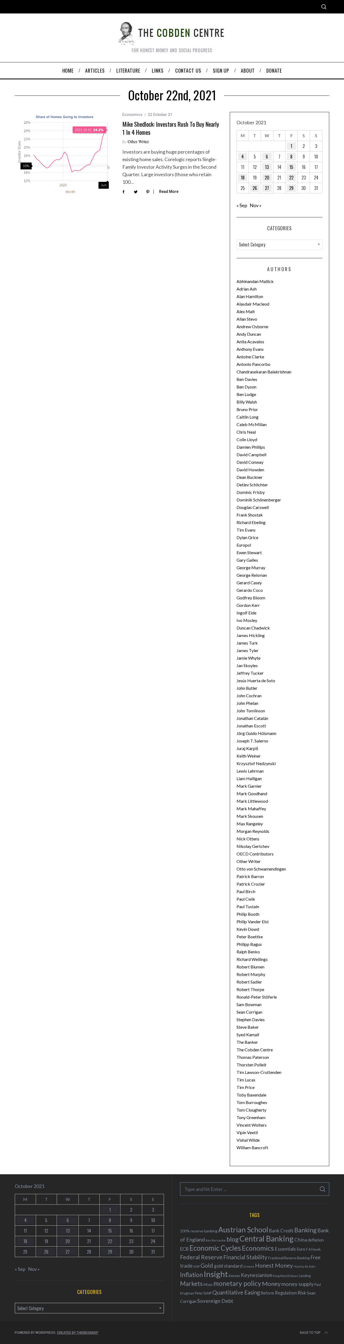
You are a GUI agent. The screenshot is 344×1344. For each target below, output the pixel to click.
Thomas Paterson (252, 1057)
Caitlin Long (247, 416)
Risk (302, 1293)
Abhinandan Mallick (255, 281)
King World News (285, 1276)
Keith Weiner (248, 755)
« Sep (241, 205)
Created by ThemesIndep (77, 1333)
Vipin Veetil (247, 1132)
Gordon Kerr (248, 605)
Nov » (255, 205)
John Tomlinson (250, 710)
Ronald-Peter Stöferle (256, 996)
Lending (305, 1276)
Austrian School (243, 1229)
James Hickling (250, 635)
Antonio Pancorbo (253, 364)
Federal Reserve (201, 1257)
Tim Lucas (245, 1079)
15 (291, 167)
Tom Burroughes (251, 1102)
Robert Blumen (250, 966)
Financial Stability (245, 1257)
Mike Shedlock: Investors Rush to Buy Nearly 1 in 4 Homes (170, 127)
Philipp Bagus (249, 944)
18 (243, 177)
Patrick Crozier (250, 883)
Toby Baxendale (251, 1094)
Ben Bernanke (216, 1240)
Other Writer (138, 141)
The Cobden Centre (254, 1049)
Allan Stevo (246, 318)
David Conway (249, 462)
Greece (248, 1266)
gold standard (228, 1266)
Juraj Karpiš (247, 748)
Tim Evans (246, 529)
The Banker (247, 1042)
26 (255, 188)
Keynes (234, 1276)
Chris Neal (246, 431)
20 (267, 177)
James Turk (247, 642)
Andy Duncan (248, 334)
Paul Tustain (247, 906)
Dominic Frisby (250, 492)
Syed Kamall (247, 1034)
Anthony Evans (250, 349)
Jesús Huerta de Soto (255, 680)
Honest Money (274, 1265)
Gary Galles (247, 560)
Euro (301, 1248)
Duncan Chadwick (253, 627)
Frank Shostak (249, 514)
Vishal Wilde (248, 1140)
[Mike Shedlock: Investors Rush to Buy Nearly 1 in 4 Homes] (64, 153)
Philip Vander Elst (252, 921)
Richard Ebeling (251, 522)
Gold (206, 1265)
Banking (305, 1230)
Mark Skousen (249, 816)
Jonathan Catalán (252, 718)
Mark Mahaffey (251, 808)
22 (291, 177)
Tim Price (245, 1087)
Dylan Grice (247, 537)
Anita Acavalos (250, 341)
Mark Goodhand (251, 793)
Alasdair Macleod (252, 303)
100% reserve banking (198, 1231)
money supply (297, 1284)
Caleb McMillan (251, 424)
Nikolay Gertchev (252, 846)
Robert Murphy (250, 974)
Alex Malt (245, 311)
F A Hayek (313, 1249)
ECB (184, 1249)
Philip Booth (247, 914)
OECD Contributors (255, 853)
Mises (208, 1284)
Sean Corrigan (249, 1011)
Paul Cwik (245, 898)
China (300, 1240)
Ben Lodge (246, 394)
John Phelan (247, 703)
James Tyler (247, 650)
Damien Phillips (250, 447)
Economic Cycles (215, 1248)
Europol (243, 544)
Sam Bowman (248, 1004)
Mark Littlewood (252, 801)
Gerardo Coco (249, 590)
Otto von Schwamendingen (261, 868)
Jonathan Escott (251, 725)
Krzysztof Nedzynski (256, 763)
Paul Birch (245, 891)
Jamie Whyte (248, 657)
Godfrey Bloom (250, 597)
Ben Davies (246, 379)
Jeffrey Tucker (250, 672)
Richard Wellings (252, 959)
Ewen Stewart (249, 552)
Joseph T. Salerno (252, 740)
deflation (316, 1239)
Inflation (191, 1274)
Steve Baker (247, 1027)
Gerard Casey (249, 582)
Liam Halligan (249, 778)
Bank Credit (281, 1230)
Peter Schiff (203, 1293)
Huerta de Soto (304, 1266)
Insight (216, 1274)
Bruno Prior (247, 409)
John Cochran (248, 695)
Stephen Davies (250, 1019)
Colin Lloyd (246, 439)
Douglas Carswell (252, 507)
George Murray (250, 567)
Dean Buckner (249, 477)
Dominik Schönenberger (258, 499)
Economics (132, 114)
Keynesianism (256, 1275)
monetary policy (237, 1283)
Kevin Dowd (247, 929)
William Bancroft (252, 1147)
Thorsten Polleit (251, 1064)
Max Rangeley (249, 823)
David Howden (250, 469)
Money (271, 1283)
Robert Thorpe (250, 989)
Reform (267, 1292)
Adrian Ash (246, 288)
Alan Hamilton (249, 296)
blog (233, 1239)
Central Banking (266, 1238)
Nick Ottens (247, 838)
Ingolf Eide (246, 612)
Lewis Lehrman (250, 770)
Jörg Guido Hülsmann (256, 733)
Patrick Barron (250, 876)
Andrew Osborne (252, 326)
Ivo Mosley (246, 620)
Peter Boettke (249, 936)
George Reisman (251, 575)
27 (267, 188)
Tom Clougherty (251, 1109)
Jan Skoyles (247, 665)
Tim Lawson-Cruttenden (258, 1072)
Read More (168, 191)
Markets (191, 1283)
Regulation (286, 1293)
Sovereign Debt (215, 1301)
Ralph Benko (248, 951)
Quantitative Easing (236, 1292)
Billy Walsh (246, 401)
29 (291, 188)
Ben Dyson (246, 386)
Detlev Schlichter (252, 484)
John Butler (246, 688)
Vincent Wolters (251, 1124)
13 (267, 167)
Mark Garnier (249, 785)
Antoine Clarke (250, 356)
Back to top (310, 1333)
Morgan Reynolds (252, 831)
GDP (196, 1266)
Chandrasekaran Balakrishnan (263, 371)
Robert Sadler (249, 981)
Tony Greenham (251, 1117)
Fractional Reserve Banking (289, 1258)
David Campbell (251, 454)
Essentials (285, 1249)
